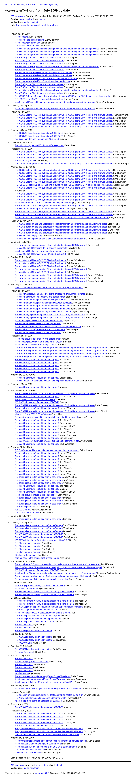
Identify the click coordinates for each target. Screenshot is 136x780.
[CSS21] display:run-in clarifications (31, 661)
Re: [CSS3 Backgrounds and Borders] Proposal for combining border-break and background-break (61, 224)
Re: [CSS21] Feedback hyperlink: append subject (38, 619)
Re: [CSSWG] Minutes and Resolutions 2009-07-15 (39, 534)
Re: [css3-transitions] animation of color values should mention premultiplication (52, 576)
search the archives (49, 25)
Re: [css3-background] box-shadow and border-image (40, 297)
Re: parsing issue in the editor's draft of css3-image (39, 477)
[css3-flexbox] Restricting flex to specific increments (39, 251)
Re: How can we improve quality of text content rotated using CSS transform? (51, 239)
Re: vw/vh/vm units (24, 624)
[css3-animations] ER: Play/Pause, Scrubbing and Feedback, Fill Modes (49, 688)
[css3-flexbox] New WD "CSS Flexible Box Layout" (39, 320)
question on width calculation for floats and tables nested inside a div (47, 734)
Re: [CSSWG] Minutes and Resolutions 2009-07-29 (39, 133)
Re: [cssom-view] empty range (29, 236)
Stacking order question (26, 555)
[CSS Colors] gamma (25, 161)
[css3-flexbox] (21, 37)
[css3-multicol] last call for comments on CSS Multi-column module (46, 747)
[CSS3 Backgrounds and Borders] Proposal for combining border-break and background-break (59, 356)
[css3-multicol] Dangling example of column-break (38, 744)
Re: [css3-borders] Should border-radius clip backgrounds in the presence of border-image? (58, 564)
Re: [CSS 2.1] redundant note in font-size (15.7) (37, 610)
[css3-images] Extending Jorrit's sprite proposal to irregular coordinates (48, 326)
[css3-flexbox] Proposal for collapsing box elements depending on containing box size (55, 102)
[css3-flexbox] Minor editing (28, 43)
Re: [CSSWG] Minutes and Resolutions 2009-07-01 (39, 707)
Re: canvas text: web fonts (27, 46)
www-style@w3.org (49, 4)
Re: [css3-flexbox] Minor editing (29, 40)
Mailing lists (23, 4)
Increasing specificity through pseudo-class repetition (40, 585)
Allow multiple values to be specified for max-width (38, 701)
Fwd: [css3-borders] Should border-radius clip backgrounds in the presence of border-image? (58, 567)
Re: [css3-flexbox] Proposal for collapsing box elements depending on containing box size (57, 49)
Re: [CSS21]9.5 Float (25, 507)
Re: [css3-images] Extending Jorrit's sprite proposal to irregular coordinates (50, 294)
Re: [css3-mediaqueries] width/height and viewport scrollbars (43, 72)
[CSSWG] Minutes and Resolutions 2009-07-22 (37, 402)
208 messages (18, 16)
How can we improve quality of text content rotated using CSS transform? (49, 287)
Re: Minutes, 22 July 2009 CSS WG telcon (35, 399)
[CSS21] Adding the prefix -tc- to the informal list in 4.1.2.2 (42, 540)
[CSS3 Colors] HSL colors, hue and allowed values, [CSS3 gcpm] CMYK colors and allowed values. (62, 217)
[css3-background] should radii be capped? (35, 495)
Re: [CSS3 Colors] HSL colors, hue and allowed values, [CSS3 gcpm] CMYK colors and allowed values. (64, 96)
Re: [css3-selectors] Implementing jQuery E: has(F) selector (43, 676)
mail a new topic (31, 22)
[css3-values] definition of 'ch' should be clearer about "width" (43, 682)
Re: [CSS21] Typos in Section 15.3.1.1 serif (35, 621)
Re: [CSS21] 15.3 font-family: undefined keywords (38, 616)
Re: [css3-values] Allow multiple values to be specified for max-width (47, 381)
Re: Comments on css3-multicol (30, 750)
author (29, 19)
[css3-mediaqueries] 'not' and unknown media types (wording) (44, 203)
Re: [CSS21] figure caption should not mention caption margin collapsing (49, 607)
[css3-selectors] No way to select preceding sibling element (42, 613)
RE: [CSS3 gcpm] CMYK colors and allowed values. (39, 60)
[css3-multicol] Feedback (26, 588)
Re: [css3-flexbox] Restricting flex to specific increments (41, 248)
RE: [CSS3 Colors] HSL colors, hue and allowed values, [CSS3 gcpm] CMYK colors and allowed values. (64, 127)
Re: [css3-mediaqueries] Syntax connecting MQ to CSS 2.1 (42, 300)
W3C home (10, 4)
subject (43, 19)
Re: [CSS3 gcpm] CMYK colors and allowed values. (39, 57)
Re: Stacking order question (28, 543)
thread (22, 19)
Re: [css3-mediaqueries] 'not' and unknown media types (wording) (46, 78)
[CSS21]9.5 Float (23, 510)
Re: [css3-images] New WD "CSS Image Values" (38, 323)
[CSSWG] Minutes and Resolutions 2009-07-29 (37, 139)
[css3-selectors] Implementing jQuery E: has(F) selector (41, 679)
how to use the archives (27, 25)
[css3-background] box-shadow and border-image (38, 339)
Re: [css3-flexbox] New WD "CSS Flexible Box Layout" (41, 254)
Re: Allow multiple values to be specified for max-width (40, 698)
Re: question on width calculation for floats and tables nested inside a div (49, 728)
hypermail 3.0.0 (42, 773)
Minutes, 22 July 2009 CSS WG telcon (33, 414)
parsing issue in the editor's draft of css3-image (37, 558)
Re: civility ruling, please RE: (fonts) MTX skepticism (39, 145)
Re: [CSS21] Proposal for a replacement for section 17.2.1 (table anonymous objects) (55, 393)
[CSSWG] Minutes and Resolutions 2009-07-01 (37, 725)
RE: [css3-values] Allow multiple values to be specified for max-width (47, 450)
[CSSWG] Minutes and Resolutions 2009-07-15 (37, 570)
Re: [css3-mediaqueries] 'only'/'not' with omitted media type (42, 81)
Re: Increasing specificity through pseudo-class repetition (42, 579)
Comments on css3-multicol (28, 752)
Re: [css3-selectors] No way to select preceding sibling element (44, 591)
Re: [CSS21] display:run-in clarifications (33, 630)
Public (35, 4)
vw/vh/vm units (22, 673)
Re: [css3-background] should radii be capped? (37, 359)
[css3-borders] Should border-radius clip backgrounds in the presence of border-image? (56, 573)
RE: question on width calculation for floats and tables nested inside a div (49, 695)
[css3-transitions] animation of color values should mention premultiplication (50, 741)
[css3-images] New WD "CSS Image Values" (36, 345)
